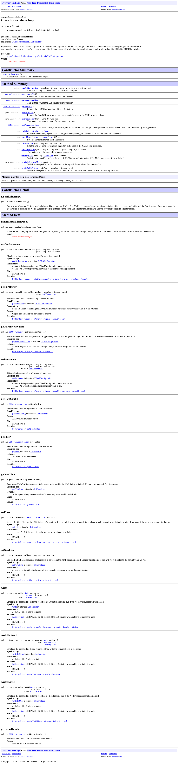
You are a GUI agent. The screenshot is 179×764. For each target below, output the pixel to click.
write (24, 156)
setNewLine (27, 143)
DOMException (49, 294)
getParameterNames (31, 125)
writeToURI (27, 168)
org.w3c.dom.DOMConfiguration (48, 56)
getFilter (27, 107)
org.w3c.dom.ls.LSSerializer (19, 56)
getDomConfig (28, 94)
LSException (31, 597)
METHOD (29, 9)
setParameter (28, 150)
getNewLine (27, 113)
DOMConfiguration (20, 42)
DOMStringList (14, 125)
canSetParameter (30, 88)
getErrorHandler (30, 100)
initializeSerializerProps (36, 131)
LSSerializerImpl (11, 74)
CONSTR (22, 9)
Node (30, 156)
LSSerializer (35, 42)
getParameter (28, 119)
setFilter (27, 137)
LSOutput (48, 156)
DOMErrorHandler (13, 100)
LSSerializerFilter (11, 107)
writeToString (29, 162)
